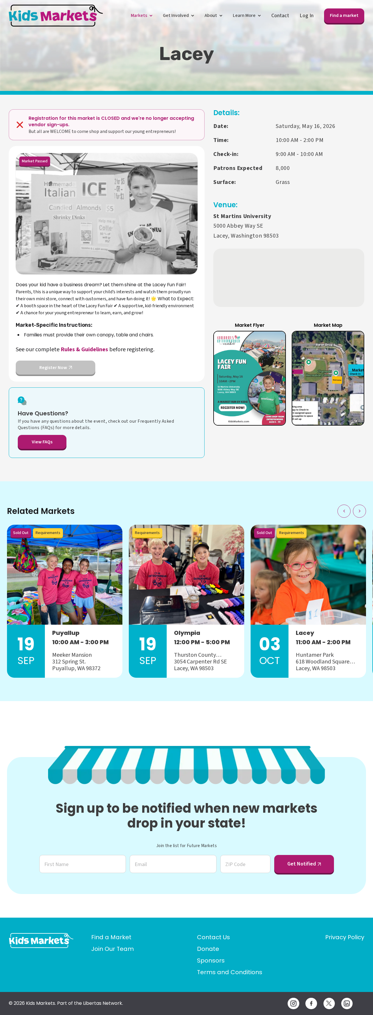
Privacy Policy (344, 937)
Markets (139, 15)
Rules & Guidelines (84, 349)
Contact (280, 15)
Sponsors (211, 960)
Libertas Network (102, 1003)
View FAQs (42, 442)
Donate (208, 949)
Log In (307, 15)
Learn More (244, 15)
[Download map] (353, 342)
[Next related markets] (359, 511)
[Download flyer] (274, 342)
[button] (249, 378)
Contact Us (213, 937)
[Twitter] (329, 1003)
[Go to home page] (41, 940)
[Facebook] (311, 1003)
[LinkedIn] (347, 1003)
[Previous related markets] (344, 511)
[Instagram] (293, 1003)
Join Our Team (112, 949)
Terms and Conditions (229, 972)
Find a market (344, 15)
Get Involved (176, 15)
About (211, 15)
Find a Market (111, 937)
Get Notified (301, 864)
